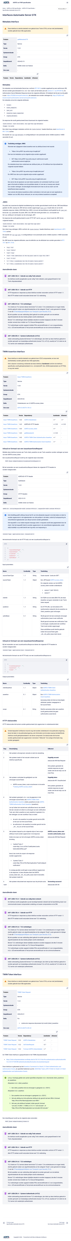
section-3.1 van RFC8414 (55, 91)
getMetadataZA (29, 433)
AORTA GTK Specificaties (28, 8)
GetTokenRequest (28, 1044)
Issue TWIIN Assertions (24, 377)
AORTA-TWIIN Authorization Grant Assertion (37, 442)
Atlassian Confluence (41, 1237)
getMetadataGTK (22, 39)
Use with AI (63, 8)
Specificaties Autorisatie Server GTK (11, 10)
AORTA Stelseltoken (30, 420)
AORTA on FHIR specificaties (22, 2)
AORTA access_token (30, 429)
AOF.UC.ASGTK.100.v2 (24, 408)
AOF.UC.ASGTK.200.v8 (24, 1028)
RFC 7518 (11, 242)
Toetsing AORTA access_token (22, 787)
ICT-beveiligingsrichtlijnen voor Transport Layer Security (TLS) (32, 311)
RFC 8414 (38, 88)
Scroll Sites (32, 1237)
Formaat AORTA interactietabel (32, 1049)
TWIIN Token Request (24, 992)
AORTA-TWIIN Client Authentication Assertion (38, 437)
